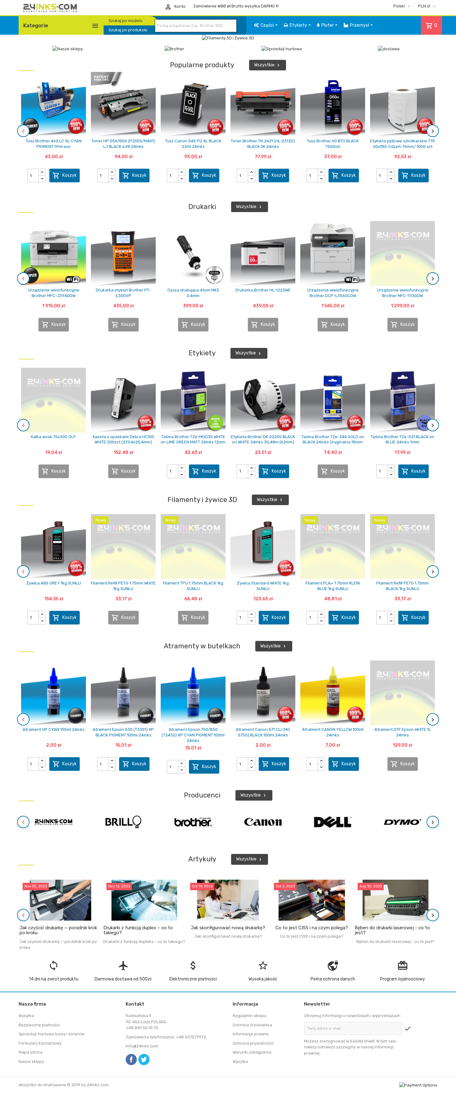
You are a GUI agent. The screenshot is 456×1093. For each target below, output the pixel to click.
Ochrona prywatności (253, 1043)
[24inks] (54, 822)
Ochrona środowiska (252, 1025)
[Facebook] (131, 1059)
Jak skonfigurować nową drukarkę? (228, 928)
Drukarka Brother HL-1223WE (263, 290)
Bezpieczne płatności (39, 1025)
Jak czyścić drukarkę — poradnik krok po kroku (58, 930)
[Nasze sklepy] (67, 49)
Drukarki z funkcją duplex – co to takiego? (138, 930)
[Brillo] (123, 822)
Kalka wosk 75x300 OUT (53, 436)
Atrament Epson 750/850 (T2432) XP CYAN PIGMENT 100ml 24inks (193, 735)
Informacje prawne (251, 1034)
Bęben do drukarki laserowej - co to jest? (392, 930)
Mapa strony (30, 1052)
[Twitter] (144, 1059)
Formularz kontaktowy (40, 1043)
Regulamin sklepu (249, 1015)
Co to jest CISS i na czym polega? (311, 928)
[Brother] (174, 49)
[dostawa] (388, 49)
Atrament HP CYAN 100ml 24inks (54, 729)
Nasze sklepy (31, 1061)
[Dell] (333, 822)
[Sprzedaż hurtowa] (281, 49)
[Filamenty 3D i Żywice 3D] (228, 38)
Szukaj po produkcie (128, 30)
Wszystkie (267, 65)
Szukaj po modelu (125, 20)
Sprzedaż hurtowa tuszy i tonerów (51, 1034)
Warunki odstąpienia (252, 1052)
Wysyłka (26, 1015)
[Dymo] (403, 822)
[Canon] (263, 822)
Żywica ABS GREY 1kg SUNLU (53, 583)
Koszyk (64, 175)
